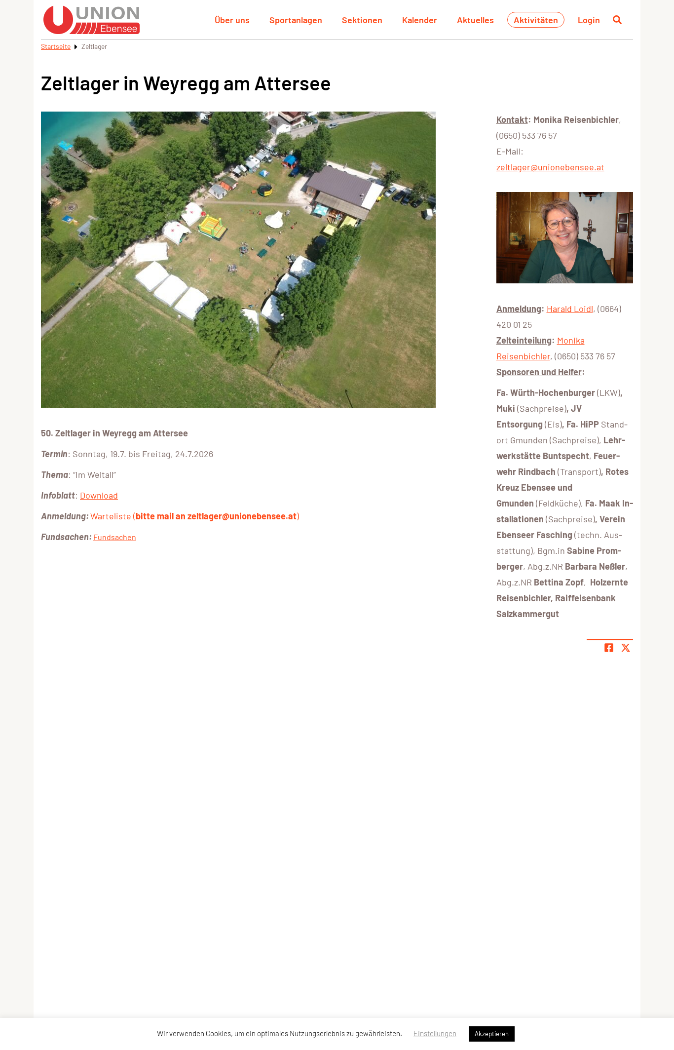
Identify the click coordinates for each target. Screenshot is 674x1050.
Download (99, 495)
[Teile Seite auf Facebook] (608, 647)
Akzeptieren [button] (492, 1034)
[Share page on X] (625, 647)
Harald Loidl (570, 308)
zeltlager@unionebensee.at (550, 166)
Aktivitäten (536, 19)
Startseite (56, 46)
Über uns (232, 19)
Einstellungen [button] (434, 1033)
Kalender (419, 19)
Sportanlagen (295, 19)
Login (589, 19)
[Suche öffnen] (617, 20)
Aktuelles (475, 19)
